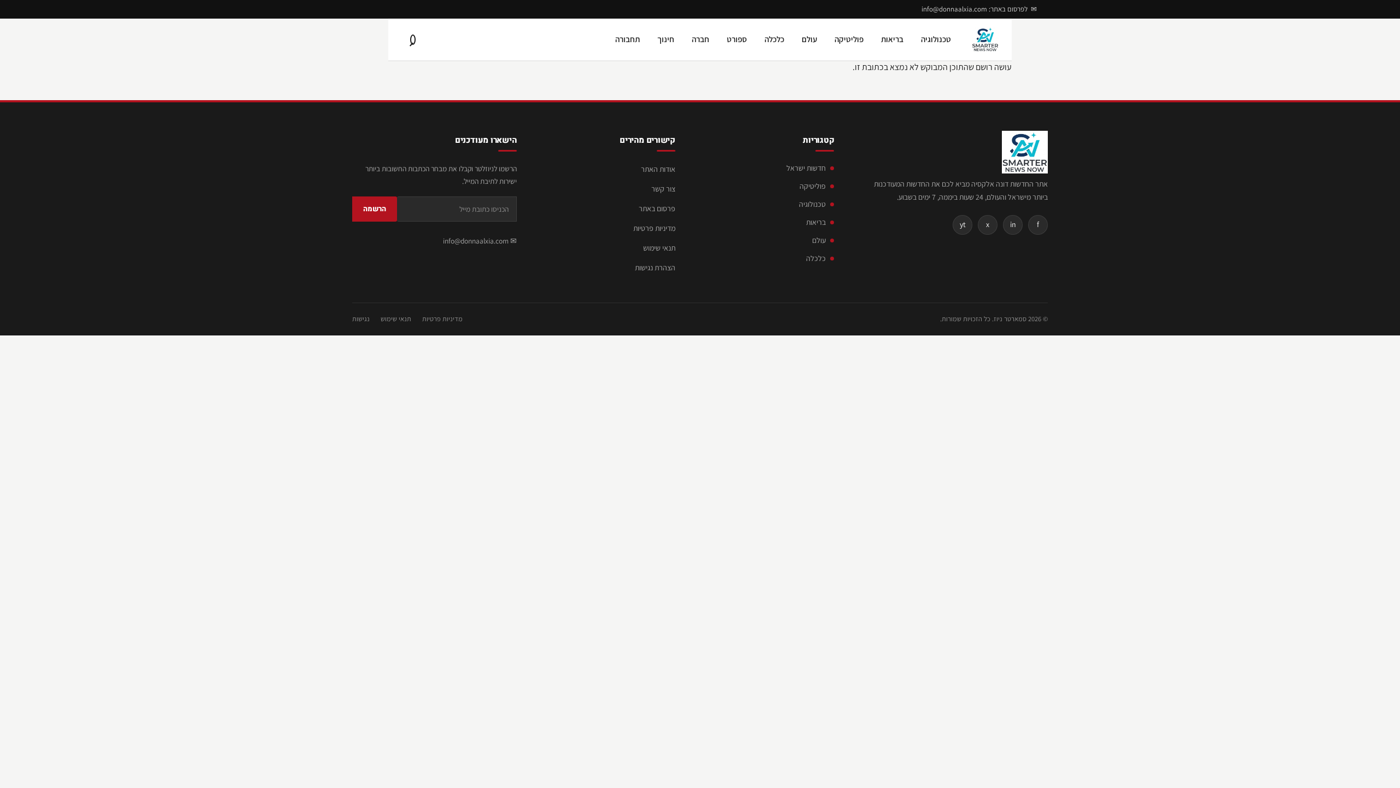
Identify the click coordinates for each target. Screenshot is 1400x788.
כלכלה (774, 39)
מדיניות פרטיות (654, 228)
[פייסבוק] (400, 9)
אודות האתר (658, 169)
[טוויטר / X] (367, 9)
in (1013, 224)
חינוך (665, 39)
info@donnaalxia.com (476, 241)
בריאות (892, 39)
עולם (809, 39)
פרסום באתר (657, 208)
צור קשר (663, 189)
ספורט (737, 39)
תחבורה (627, 39)
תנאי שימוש (659, 248)
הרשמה (374, 209)
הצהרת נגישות (655, 268)
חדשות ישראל (806, 168)
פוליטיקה (849, 39)
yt (963, 224)
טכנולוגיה (936, 39)
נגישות (361, 318)
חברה (700, 39)
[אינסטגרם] (384, 9)
